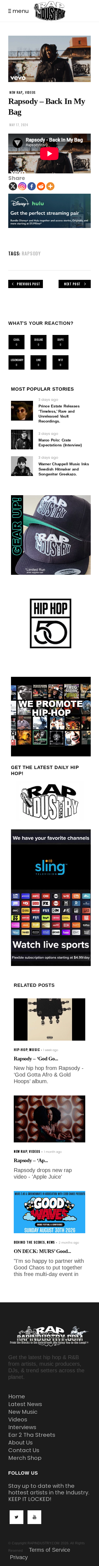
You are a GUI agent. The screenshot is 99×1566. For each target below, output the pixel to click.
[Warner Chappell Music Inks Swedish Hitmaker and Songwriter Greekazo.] (22, 466)
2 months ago (69, 1243)
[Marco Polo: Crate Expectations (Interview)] (22, 439)
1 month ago (53, 1152)
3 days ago (48, 399)
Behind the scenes (29, 1242)
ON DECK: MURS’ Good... (42, 1251)
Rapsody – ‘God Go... (36, 1058)
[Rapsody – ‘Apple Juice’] (49, 1118)
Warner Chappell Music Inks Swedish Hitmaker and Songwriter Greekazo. (63, 469)
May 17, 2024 (18, 125)
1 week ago (50, 1050)
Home (16, 1396)
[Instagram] (22, 186)
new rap (16, 92)
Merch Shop (25, 1458)
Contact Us (23, 1450)
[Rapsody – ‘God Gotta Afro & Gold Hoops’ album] (49, 1019)
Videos (17, 1419)
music (34, 1049)
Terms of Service (49, 1550)
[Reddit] (41, 186)
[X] (13, 186)
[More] (50, 186)
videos (30, 92)
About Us (20, 1442)
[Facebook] (32, 186)
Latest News (25, 1404)
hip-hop (20, 1049)
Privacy (19, 1557)
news (51, 1242)
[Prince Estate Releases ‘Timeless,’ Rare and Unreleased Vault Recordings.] (22, 411)
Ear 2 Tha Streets (31, 1435)
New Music (22, 1412)
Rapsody (31, 253)
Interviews (22, 1427)
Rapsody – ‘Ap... (31, 1160)
